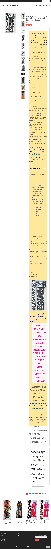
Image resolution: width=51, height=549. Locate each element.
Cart (39, 1)
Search (2, 535)
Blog (44, 5)
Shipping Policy (3, 541)
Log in (29, 1)
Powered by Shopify (32, 544)
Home (36, 5)
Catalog (40, 5)
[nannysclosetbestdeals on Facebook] (20, 535)
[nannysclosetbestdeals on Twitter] (18, 535)
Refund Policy (3, 538)
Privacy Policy (3, 539)
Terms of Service (4, 540)
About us (48, 5)
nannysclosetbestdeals (9, 5)
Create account (33, 1)
